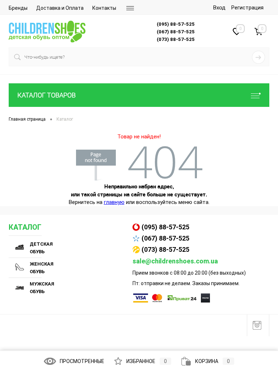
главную (114, 202)
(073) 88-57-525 (165, 249)
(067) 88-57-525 (165, 238)
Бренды (18, 8)
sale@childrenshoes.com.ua (175, 261)
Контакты (104, 8)
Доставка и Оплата (60, 8)
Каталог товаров (46, 95)
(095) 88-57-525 (165, 227)
